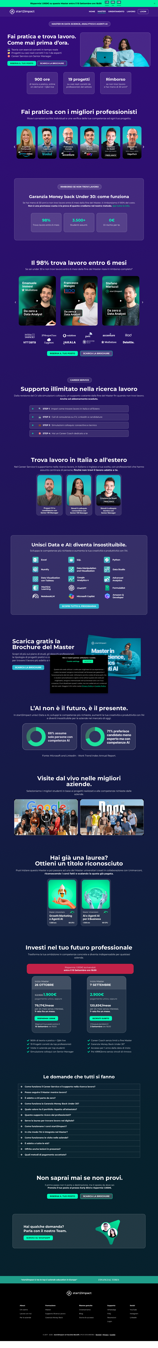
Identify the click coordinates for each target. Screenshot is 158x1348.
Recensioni (111, 1318)
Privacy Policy (87, 686)
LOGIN (143, 11)
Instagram (134, 1314)
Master (102, 11)
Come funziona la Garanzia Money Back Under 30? (52, 1103)
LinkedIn (133, 1318)
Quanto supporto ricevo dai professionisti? (48, 1115)
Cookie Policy (100, 686)
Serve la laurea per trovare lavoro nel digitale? (49, 1120)
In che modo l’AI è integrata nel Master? (46, 1132)
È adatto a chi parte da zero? (40, 1098)
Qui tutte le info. (121, 206)
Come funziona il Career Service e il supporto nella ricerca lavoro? (60, 1086)
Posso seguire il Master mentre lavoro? (46, 1092)
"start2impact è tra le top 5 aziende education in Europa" (49, 1280)
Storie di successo (86, 1318)
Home (92, 11)
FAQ (109, 1314)
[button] (79, 24)
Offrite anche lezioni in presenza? (43, 1149)
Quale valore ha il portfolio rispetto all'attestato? (51, 1109)
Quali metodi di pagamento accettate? (46, 1154)
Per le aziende (25, 1318)
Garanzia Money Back (54, 1318)
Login (109, 1321)
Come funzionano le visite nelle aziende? (46, 1137)
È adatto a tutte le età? (37, 1143)
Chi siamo (24, 1310)
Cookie (112, 1335)
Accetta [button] (87, 661)
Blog (81, 1314)
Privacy (106, 1335)
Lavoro (131, 11)
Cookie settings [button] (73, 661)
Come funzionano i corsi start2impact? (46, 1126)
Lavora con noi (26, 1314)
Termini (99, 1335)
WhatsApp (111, 1310)
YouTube (133, 1310)
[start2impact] (79, 1293)
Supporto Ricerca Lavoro (55, 1314)
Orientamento (116, 11)
